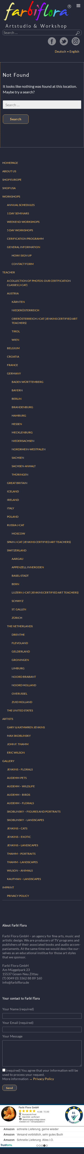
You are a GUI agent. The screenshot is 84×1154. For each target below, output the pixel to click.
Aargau (17, 559)
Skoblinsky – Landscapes (25, 820)
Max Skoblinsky (19, 735)
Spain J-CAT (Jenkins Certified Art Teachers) (39, 542)
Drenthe (18, 634)
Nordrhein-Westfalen (29, 449)
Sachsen (18, 457)
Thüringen (20, 474)
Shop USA (9, 188)
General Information (23, 247)
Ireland (13, 500)
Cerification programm (25, 238)
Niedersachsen (23, 441)
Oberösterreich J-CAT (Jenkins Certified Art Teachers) (44, 321)
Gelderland (21, 651)
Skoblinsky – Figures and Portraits (33, 811)
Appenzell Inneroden (28, 567)
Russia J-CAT (15, 525)
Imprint (8, 887)
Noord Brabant (24, 676)
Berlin (16, 398)
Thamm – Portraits (21, 853)
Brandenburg (22, 407)
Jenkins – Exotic (19, 837)
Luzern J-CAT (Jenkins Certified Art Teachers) (45, 592)
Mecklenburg (22, 432)
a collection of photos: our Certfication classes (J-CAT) (39, 283)
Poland (12, 516)
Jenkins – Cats (17, 828)
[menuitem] (73, 51)
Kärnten (18, 302)
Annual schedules (21, 205)
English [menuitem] (74, 51)
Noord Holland (24, 685)
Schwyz (17, 601)
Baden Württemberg (27, 382)
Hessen (17, 424)
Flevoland (20, 643)
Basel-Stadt (20, 575)
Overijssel (19, 693)
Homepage (10, 163)
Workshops (11, 196)
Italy (10, 508)
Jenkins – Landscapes (22, 845)
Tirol (16, 331)
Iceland (13, 491)
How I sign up (22, 255)
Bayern (17, 390)
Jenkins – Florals (20, 769)
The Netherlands (20, 626)
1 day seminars (18, 213)
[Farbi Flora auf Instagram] (75, 41)
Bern (15, 584)
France (12, 365)
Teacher (8, 272)
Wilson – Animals (20, 870)
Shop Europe (11, 179)
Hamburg (19, 415)
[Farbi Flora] (37, 10)
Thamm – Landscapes (22, 862)
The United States (20, 710)
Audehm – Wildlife (21, 786)
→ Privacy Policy (41, 1079)
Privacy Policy (18, 896)
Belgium (13, 348)
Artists (7, 719)
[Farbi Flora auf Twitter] (64, 41)
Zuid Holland (22, 702)
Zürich (17, 617)
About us (9, 171)
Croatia (13, 356)
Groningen (20, 660)
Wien (15, 339)
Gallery (8, 761)
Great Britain (17, 483)
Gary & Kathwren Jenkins (26, 727)
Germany (14, 373)
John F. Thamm (17, 744)
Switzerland (16, 550)
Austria (13, 293)
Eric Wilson (16, 752)
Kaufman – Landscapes (24, 879)
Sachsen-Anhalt (24, 466)
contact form (23, 264)
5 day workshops (20, 230)
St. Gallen (19, 609)
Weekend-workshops (23, 221)
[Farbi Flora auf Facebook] (52, 41)
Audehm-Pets (17, 778)
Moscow (18, 533)
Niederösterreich (25, 310)
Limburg (18, 668)
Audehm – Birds (18, 794)
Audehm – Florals (20, 803)
